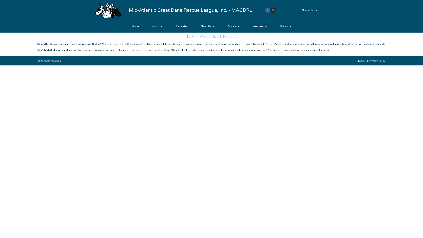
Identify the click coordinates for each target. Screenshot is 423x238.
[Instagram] (273, 10)
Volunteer (258, 26)
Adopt (155, 26)
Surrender (181, 26)
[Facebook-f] (267, 10)
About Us (206, 26)
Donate (232, 26)
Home (135, 26)
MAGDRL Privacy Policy (371, 60)
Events (284, 26)
